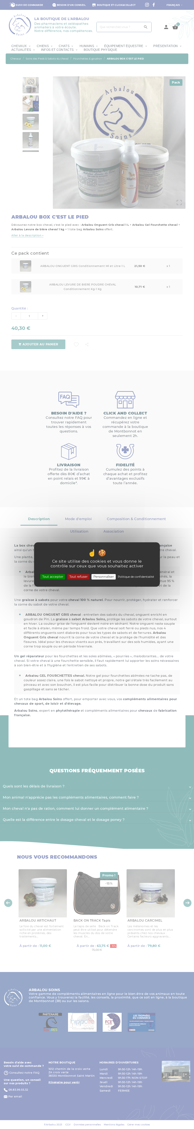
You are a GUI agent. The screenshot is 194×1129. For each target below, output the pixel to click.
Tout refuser (78, 576)
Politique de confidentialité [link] (136, 576)
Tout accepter (52, 576)
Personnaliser (103, 576)
